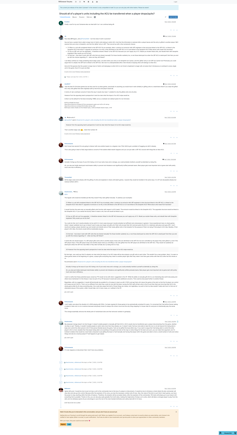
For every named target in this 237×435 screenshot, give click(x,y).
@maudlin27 (71, 117)
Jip (65, 36)
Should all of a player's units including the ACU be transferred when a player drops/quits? (104, 120)
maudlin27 (67, 84)
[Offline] (62, 37)
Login (69, 424)
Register (63, 424)
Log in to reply (173, 17)
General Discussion (65, 17)
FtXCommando (69, 143)
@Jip (76, 191)
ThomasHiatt (68, 177)
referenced (77, 362)
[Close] (176, 411)
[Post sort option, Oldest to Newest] (165, 17)
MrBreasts (67, 388)
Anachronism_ (69, 191)
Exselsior (67, 21)
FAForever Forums (65, 2)
